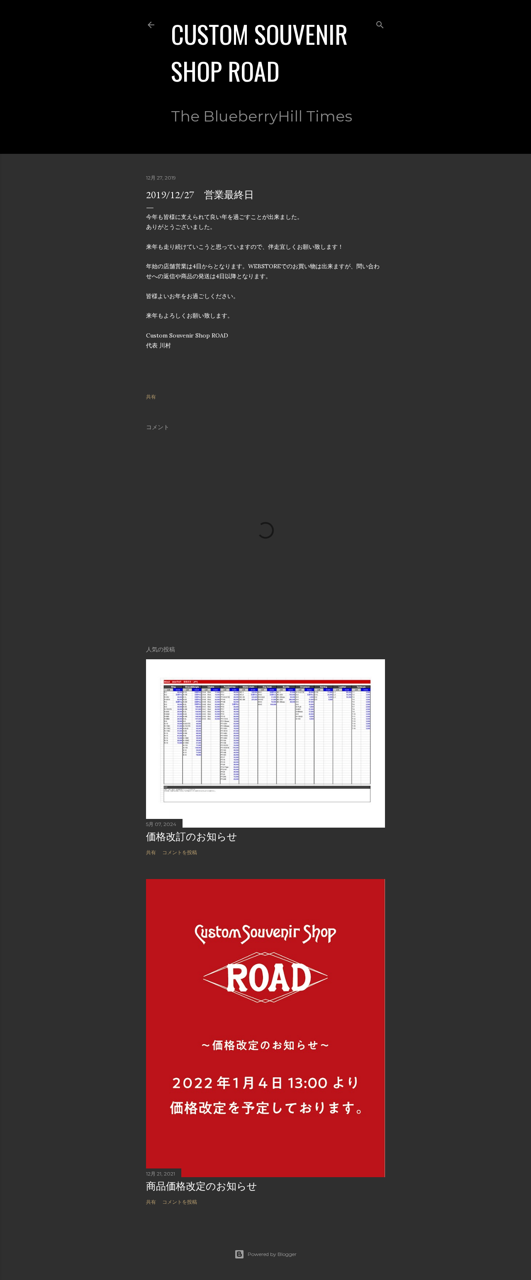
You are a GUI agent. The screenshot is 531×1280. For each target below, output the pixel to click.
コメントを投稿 (179, 852)
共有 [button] (151, 396)
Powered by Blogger (272, 1254)
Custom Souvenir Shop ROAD (259, 52)
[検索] (380, 23)
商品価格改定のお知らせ (201, 1186)
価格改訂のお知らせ (191, 836)
